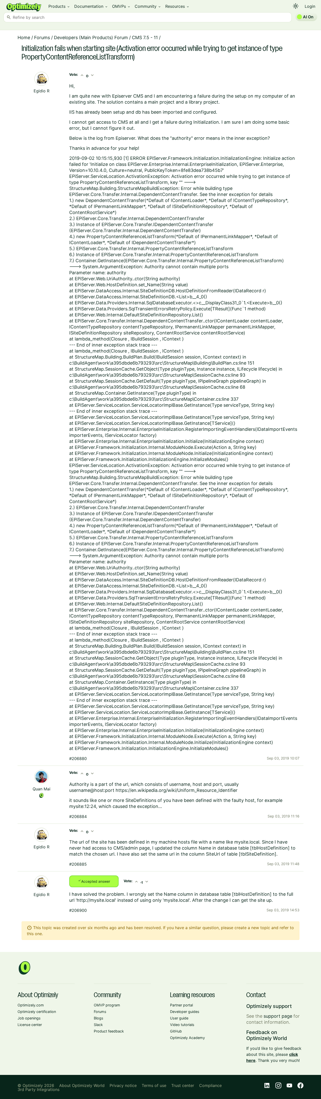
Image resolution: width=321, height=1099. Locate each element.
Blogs (98, 1018)
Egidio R (41, 90)
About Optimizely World (82, 1085)
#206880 (78, 758)
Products (59, 6)
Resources (177, 6)
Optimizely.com (31, 1005)
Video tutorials (182, 1024)
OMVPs (121, 6)
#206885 (78, 864)
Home (24, 37)
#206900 (78, 910)
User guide (179, 1018)
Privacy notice (123, 1085)
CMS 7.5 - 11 (145, 37)
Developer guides (184, 1011)
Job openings (29, 1018)
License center (30, 1024)
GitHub (176, 1031)
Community (148, 6)
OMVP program (107, 1005)
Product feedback (109, 1031)
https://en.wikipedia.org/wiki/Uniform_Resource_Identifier (176, 790)
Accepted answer (94, 880)
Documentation (91, 6)
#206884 (78, 816)
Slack (98, 1024)
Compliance (210, 1085)
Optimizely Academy (187, 1038)
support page (278, 1016)
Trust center (182, 1085)
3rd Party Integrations (38, 1089)
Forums (42, 37)
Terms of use (154, 1085)
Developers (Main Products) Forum (91, 37)
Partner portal (181, 1005)
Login (310, 6)
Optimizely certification (37, 1011)
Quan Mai (41, 788)
